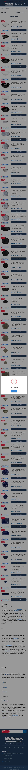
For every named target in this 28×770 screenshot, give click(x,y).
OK (14, 391)
